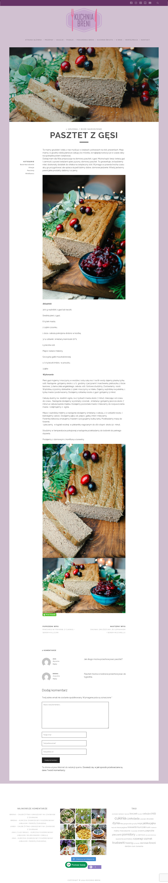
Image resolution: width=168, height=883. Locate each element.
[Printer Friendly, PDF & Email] (49, 615)
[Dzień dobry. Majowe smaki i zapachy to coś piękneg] (67, 847)
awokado (115, 814)
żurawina (139, 846)
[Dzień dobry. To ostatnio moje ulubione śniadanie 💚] (67, 816)
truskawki (118, 842)
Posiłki (70, 40)
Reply (55, 664)
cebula (146, 813)
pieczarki (117, 834)
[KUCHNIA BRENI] (84, 32)
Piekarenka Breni (85, 40)
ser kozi (141, 835)
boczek (133, 813)
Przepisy (49, 40)
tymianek (136, 843)
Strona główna (33, 40)
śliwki (133, 846)
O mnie (119, 40)
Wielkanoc (29, 173)
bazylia (127, 814)
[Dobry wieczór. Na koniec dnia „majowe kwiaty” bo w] (83, 816)
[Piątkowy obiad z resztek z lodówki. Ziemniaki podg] (83, 831)
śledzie (128, 846)
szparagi (138, 838)
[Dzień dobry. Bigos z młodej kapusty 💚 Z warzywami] (83, 847)
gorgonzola (127, 824)
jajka (153, 823)
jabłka (146, 823)
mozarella (134, 831)
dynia (116, 823)
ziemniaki (144, 843)
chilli (153, 813)
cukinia (120, 818)
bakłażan (121, 814)
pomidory (128, 834)
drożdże (149, 819)
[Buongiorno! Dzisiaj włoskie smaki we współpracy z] (99, 847)
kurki (148, 827)
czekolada (132, 818)
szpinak (148, 838)
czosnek (143, 819)
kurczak (141, 827)
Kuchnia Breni (84, 792)
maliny (116, 831)
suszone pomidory (124, 839)
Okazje (59, 40)
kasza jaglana (122, 827)
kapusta (113, 827)
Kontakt (145, 40)
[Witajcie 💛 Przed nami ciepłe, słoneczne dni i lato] (99, 816)
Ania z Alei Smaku (20, 832)
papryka (149, 830)
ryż (137, 835)
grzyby (134, 824)
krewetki (132, 827)
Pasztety (30, 170)
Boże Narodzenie (91, 129)
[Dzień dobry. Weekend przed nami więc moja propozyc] (99, 831)
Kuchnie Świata (105, 40)
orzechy (141, 831)
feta (121, 824)
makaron (154, 827)
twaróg (129, 842)
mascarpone (125, 831)
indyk (139, 823)
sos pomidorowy (150, 835)
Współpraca (131, 40)
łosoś (152, 842)
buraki (140, 814)
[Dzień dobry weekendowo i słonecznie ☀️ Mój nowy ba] (67, 831)
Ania (14, 838)
